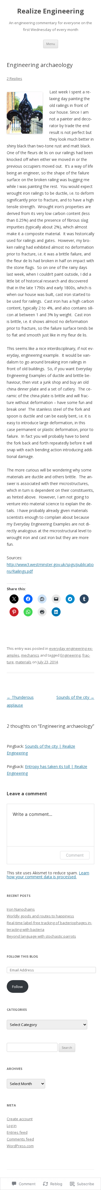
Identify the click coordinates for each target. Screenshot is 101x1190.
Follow (17, 986)
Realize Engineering (50, 11)
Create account (20, 1118)
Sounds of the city (75, 697)
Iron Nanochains (21, 909)
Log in (12, 1125)
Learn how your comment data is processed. (48, 874)
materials (23, 661)
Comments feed (20, 1139)
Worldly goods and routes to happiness (40, 916)
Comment (75, 855)
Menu (50, 44)
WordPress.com (20, 1145)
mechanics (30, 655)
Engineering (70, 655)
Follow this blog (22, 956)
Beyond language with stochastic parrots (41, 936)
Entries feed (17, 1132)
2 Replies (14, 78)
